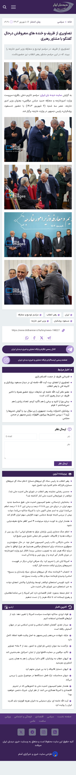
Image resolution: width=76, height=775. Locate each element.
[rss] (55, 732)
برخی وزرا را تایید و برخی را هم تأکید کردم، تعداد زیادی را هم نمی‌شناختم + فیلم (40, 403)
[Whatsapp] (27, 338)
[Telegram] (49, 338)
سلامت (42, 721)
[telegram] (32, 732)
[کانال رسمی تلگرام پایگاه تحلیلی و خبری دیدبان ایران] (70, 349)
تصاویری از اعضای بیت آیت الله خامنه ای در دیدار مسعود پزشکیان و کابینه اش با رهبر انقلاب (36, 384)
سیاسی (60, 22)
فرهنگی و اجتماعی (23, 717)
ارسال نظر (63, 463)
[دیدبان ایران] (63, 6)
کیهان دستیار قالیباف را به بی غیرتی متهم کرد (47, 669)
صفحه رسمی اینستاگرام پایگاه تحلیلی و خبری (42, 360)
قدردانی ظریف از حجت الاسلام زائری (52, 377)
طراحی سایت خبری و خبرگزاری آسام (35, 754)
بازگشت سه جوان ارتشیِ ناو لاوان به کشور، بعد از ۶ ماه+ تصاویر (38, 646)
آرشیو (10, 607)
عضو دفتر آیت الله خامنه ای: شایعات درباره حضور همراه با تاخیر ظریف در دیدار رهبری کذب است (39, 394)
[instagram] (43, 732)
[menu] (13, 7)
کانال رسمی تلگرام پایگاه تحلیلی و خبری (33, 349)
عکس (33, 721)
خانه (70, 22)
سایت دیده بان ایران (51, 95)
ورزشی (8, 717)
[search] (4, 7)
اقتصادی (39, 717)
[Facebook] (34, 338)
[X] (41, 338)
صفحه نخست (64, 717)
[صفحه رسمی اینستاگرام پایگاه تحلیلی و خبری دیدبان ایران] (6, 360)
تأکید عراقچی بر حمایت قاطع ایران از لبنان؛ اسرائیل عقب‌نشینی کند (37, 652)
